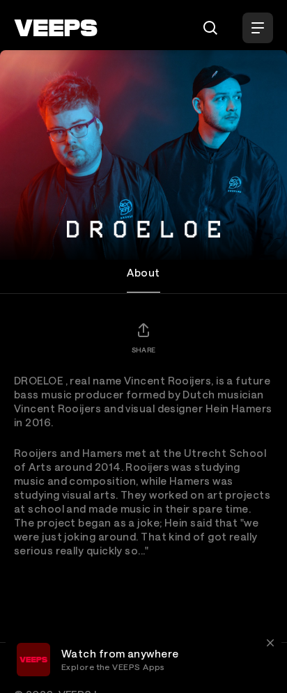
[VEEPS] (56, 28)
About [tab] (143, 272)
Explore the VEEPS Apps (113, 666)
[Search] (210, 28)
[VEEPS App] (33, 659)
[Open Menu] (257, 28)
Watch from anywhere (120, 653)
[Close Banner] (270, 642)
